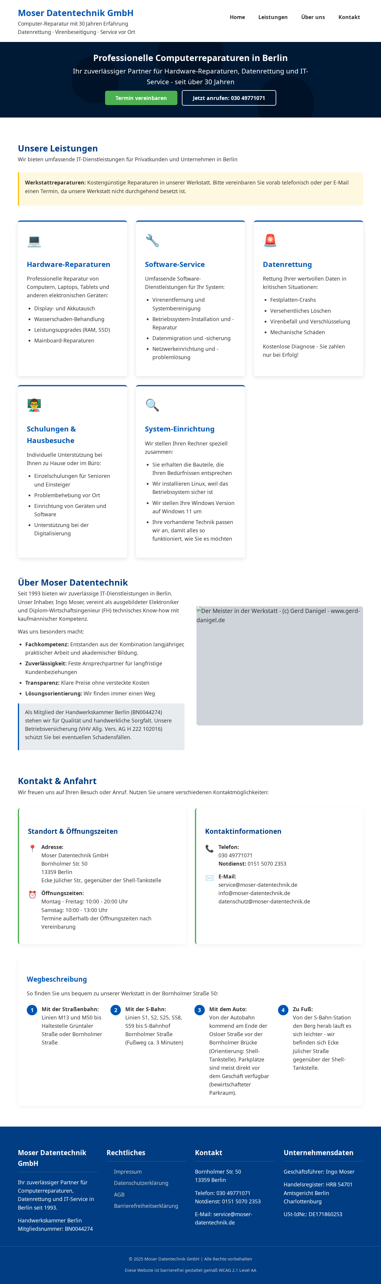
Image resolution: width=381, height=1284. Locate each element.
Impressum (128, 1171)
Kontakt (349, 17)
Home (237, 17)
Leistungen (273, 17)
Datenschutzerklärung (141, 1182)
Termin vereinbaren (141, 97)
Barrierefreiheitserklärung (146, 1205)
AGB (119, 1194)
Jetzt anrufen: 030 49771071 (229, 97)
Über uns (313, 17)
